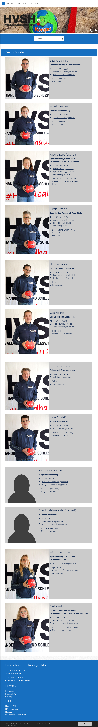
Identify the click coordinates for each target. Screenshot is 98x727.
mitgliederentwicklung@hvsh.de (55, 484)
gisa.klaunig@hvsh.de (62, 324)
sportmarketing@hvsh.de (63, 171)
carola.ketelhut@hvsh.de (63, 220)
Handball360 (10, 706)
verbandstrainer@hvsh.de (64, 74)
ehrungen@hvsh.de (61, 226)
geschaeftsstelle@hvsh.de (64, 117)
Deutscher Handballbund (15, 715)
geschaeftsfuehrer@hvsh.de (65, 72)
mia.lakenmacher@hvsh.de (64, 563)
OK (85, 724)
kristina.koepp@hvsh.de (63, 168)
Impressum (10, 691)
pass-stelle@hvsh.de (62, 223)
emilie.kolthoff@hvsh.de (63, 620)
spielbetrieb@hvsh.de (62, 377)
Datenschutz (10, 694)
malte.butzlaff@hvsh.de (63, 428)
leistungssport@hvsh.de (63, 278)
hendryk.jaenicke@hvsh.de (64, 275)
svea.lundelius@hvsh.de (52, 521)
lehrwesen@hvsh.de (61, 174)
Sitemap (8, 697)
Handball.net (10, 712)
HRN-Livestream (12, 709)
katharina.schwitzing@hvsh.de (55, 482)
